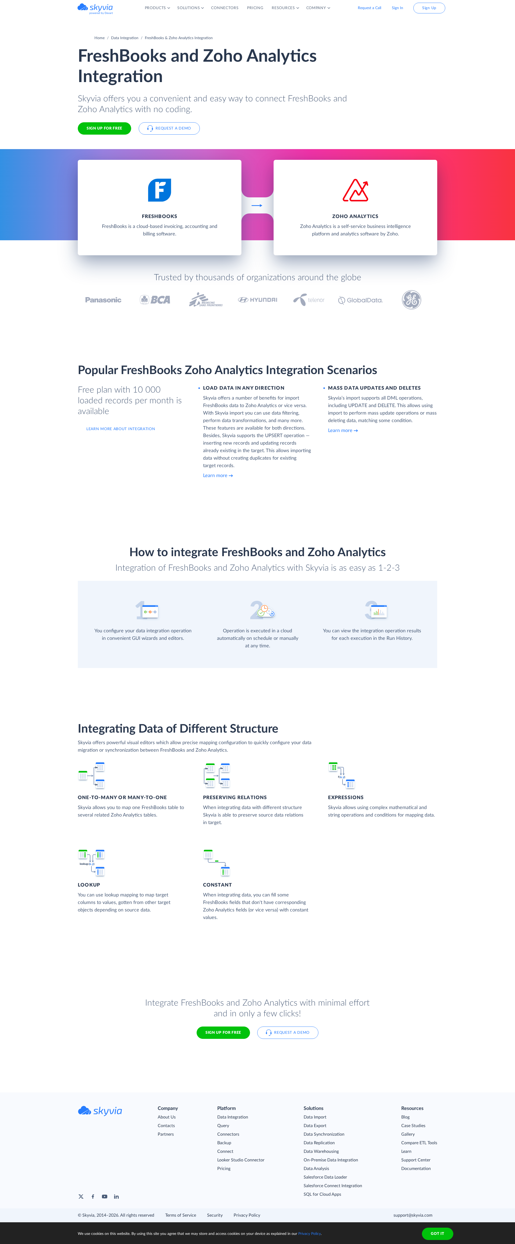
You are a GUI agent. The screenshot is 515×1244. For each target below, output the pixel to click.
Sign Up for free (104, 128)
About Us (167, 1117)
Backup (224, 1143)
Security (215, 1215)
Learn (406, 1151)
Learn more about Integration (120, 429)
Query (223, 1126)
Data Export (315, 1126)
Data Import (315, 1117)
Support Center (416, 1160)
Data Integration (124, 38)
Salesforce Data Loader (325, 1177)
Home (99, 38)
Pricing (223, 1169)
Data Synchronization (324, 1134)
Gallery (408, 1134)
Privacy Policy (247, 1215)
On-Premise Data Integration (331, 1160)
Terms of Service (180, 1215)
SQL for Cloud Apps (322, 1194)
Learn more (215, 475)
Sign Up (429, 8)
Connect (225, 1151)
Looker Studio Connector (240, 1160)
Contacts (166, 1126)
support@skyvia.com (412, 1215)
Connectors (228, 1134)
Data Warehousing (321, 1151)
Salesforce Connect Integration (333, 1186)
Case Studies (413, 1126)
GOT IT (437, 1234)
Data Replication (319, 1143)
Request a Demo (173, 128)
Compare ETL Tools (419, 1143)
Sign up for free (223, 1033)
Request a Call (369, 8)
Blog (405, 1117)
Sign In (397, 8)
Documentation (416, 1169)
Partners (166, 1134)
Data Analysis (316, 1169)
